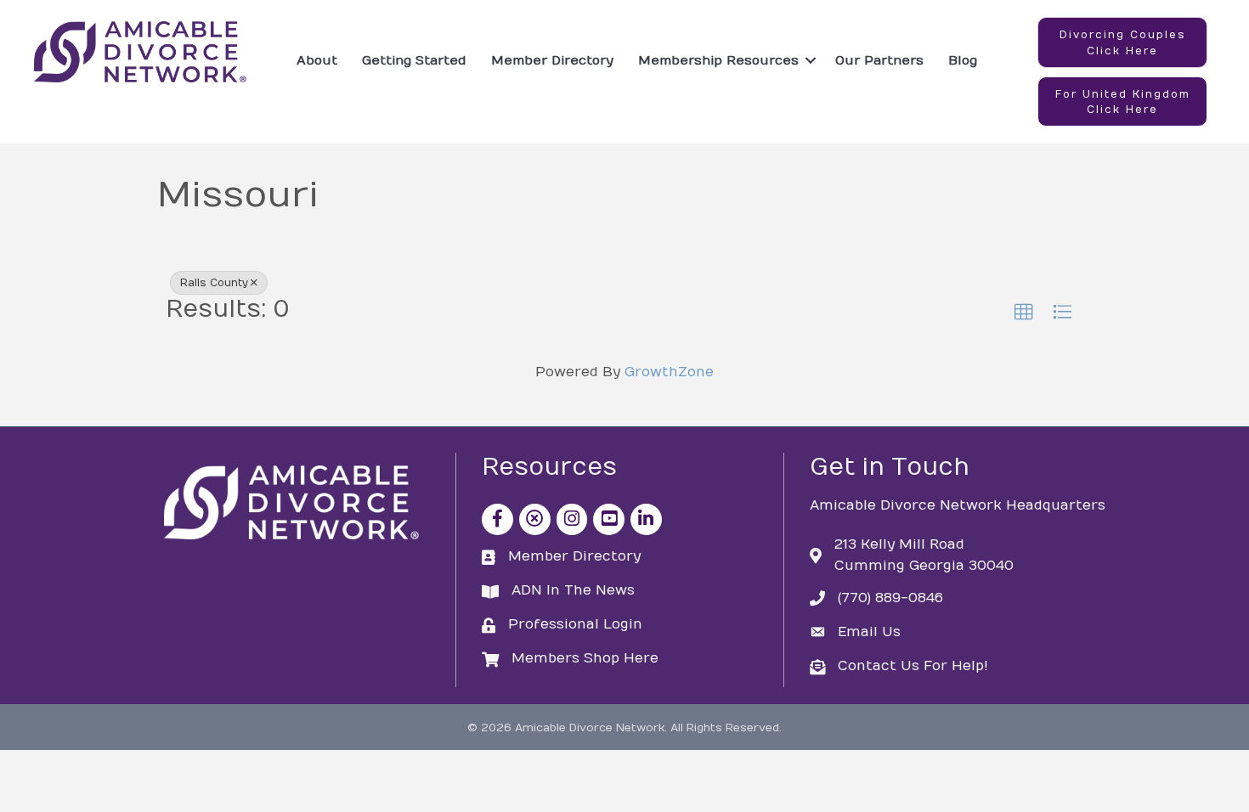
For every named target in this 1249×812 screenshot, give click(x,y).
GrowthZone (669, 372)
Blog (962, 60)
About (317, 60)
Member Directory (552, 60)
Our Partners (879, 60)
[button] (1122, 42)
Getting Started (414, 60)
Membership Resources (718, 60)
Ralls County (214, 283)
